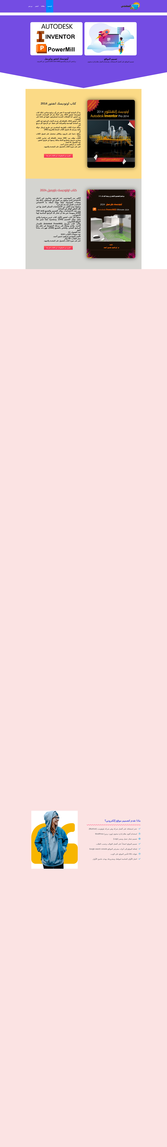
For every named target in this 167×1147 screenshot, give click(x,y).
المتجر (36, 6)
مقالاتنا (43, 6)
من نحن (30, 6)
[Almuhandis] (130, 6)
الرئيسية (49, 6)
